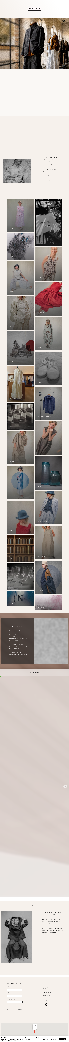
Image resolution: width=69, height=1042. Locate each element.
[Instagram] (46, 1001)
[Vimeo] (46, 1004)
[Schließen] (67, 1039)
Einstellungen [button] (46, 1039)
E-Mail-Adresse (11, 999)
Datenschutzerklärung (12, 1040)
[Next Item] (65, 786)
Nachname (10, 992)
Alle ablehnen (54, 1039)
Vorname (10, 986)
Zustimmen (62, 1039)
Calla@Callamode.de (46, 992)
